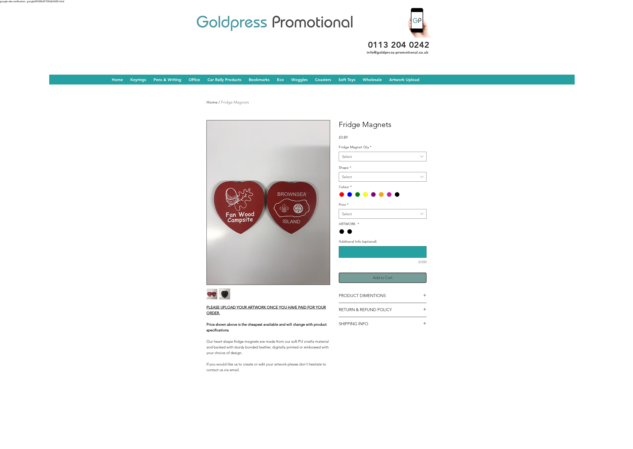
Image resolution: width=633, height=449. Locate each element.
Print (343, 204)
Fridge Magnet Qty (355, 147)
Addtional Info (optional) (358, 241)
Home (212, 102)
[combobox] (383, 156)
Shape (345, 167)
